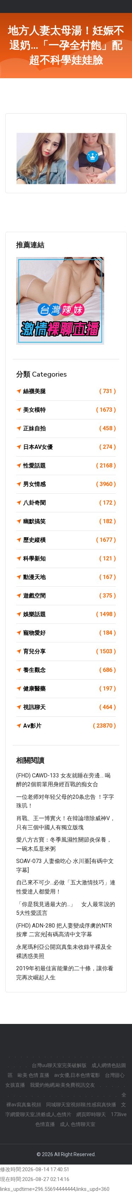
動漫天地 (69, 577)
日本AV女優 (69, 447)
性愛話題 (69, 465)
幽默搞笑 (69, 521)
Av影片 (69, 725)
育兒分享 (69, 651)
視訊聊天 (69, 707)
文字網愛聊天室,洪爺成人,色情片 (65, 1109)
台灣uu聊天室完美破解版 (59, 1065)
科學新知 (69, 558)
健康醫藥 (69, 688)
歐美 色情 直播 (33, 1075)
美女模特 (69, 409)
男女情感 (69, 484)
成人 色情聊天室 (77, 1124)
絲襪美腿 (69, 391)
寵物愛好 (69, 632)
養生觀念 (69, 670)
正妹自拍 (69, 428)
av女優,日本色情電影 (77, 1075)
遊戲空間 (69, 595)
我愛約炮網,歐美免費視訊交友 (62, 1085)
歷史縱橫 (69, 540)
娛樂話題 (69, 614)
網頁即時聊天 (91, 1114)
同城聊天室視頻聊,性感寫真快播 (81, 1104)
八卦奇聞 (69, 502)
